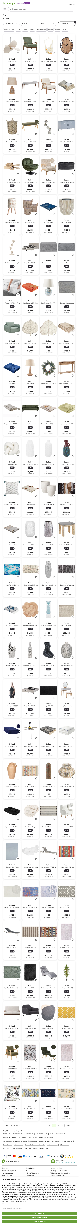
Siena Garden (7, 1145)
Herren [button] (57, 30)
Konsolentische (29, 1134)
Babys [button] (32, 30)
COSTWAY (6, 1148)
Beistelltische (56, 1141)
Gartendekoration (38, 1148)
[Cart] (18, 53)
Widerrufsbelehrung (32, 1173)
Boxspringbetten (44, 1141)
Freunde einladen (7, 1173)
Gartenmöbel (17, 1134)
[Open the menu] (4, 9)
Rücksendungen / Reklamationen (60, 1173)
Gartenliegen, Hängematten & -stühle (15, 1141)
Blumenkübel (60, 1134)
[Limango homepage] (9, 3)
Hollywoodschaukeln (10, 1137)
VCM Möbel (33, 1137)
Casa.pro (51, 1137)
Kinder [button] (50, 30)
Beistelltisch (33, 1141)
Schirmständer (18, 1145)
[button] (11, 24)
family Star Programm (9, 1171)
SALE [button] (18, 30)
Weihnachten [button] (41, 30)
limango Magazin (7, 1175)
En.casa (51, 1134)
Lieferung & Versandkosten (58, 1171)
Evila (47, 1148)
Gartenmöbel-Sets (41, 1134)
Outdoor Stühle (67, 1141)
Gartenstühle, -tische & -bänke (35, 1145)
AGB (27, 1171)
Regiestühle (42, 1137)
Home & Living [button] (9, 30)
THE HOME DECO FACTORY (21, 1148)
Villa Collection (64, 1145)
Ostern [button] (25, 30)
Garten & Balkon (52, 1145)
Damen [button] (65, 30)
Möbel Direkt (23, 1137)
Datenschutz (30, 1175)
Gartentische (7, 1134)
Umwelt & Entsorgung (57, 1175)
